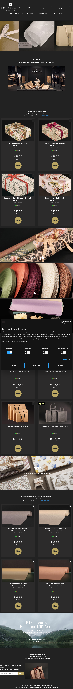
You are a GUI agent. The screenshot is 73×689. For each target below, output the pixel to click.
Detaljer (64, 359)
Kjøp (18, 165)
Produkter (14, 13)
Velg (18, 393)
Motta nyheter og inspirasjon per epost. (10, 666)
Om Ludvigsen (56, 13)
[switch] (27, 352)
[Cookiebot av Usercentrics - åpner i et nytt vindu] (62, 322)
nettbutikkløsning (34, 687)
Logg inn (60, 8)
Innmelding (5, 669)
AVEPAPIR (45, 116)
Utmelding (15, 669)
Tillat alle (60, 365)
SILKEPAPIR (45, 501)
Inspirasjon (42, 13)
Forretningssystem (21, 687)
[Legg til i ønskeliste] (33, 120)
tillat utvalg (36, 365)
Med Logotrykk (28, 13)
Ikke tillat (13, 365)
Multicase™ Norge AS (51, 687)
